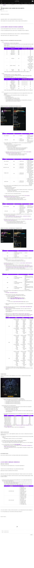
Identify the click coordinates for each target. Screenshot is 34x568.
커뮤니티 (12, 3)
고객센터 (25, 3)
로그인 (33, 1)
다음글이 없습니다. (6, 532)
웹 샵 (22, 3)
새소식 (1, 3)
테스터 (32, 3)
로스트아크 (17, 1)
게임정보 (5, 3)
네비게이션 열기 (1, 1)
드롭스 (29, 3)
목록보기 (31, 534)
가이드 (8, 3)
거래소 (19, 3)
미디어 (16, 3)
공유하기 (17, 527)
